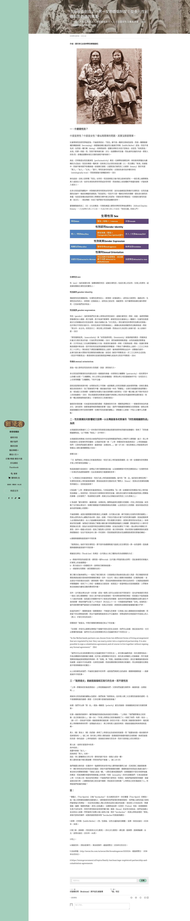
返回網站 (74, 897)
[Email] (145, 898)
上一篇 (73, 889)
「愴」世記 (114, 892)
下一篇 (112, 889)
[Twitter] (136, 898)
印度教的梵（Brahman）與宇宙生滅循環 (86, 892)
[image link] (14, 425)
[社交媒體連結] (8, 498)
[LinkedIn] (141, 898)
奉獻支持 (14, 491)
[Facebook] (131, 898)
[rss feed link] (148, 898)
